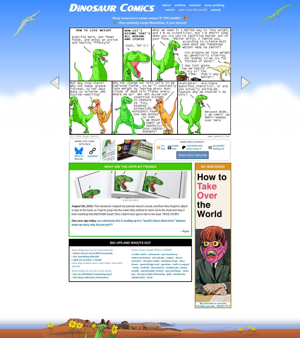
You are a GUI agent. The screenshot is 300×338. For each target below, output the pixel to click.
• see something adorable (85, 256)
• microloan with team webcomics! (90, 277)
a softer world (139, 254)
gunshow (166, 264)
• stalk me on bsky (82, 260)
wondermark (138, 277)
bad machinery (169, 254)
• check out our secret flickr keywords (92, 253)
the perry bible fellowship (151, 274)
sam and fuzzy (173, 271)
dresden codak (151, 261)
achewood (153, 254)
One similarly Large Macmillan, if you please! (153, 22)
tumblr (98, 260)
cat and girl (158, 257)
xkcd (149, 277)
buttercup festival (141, 257)
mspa (136, 267)
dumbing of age (169, 261)
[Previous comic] (55, 136)
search (216, 9)
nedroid (145, 267)
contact (195, 5)
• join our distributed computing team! (92, 274)
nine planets (157, 267)
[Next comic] (245, 136)
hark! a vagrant (181, 264)
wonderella (179, 274)
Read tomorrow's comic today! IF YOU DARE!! (147, 18)
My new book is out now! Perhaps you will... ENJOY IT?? (213, 304)
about (166, 5)
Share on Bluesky (78, 157)
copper (170, 257)
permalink (93, 156)
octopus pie (172, 267)
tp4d (169, 274)
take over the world (192, 9)
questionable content (152, 271)
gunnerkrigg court (149, 264)
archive (180, 5)
